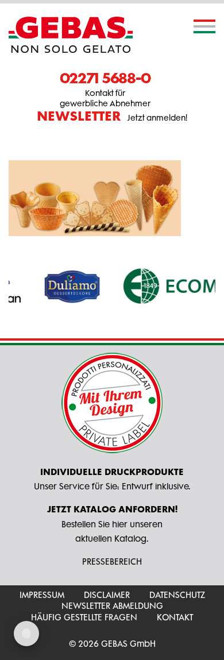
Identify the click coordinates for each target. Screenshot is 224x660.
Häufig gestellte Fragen (84, 617)
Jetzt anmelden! (112, 116)
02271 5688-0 (105, 77)
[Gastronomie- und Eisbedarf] (71, 35)
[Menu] (204, 26)
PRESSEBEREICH (112, 561)
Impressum (42, 594)
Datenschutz (177, 594)
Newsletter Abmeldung (112, 605)
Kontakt (175, 617)
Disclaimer (107, 594)
